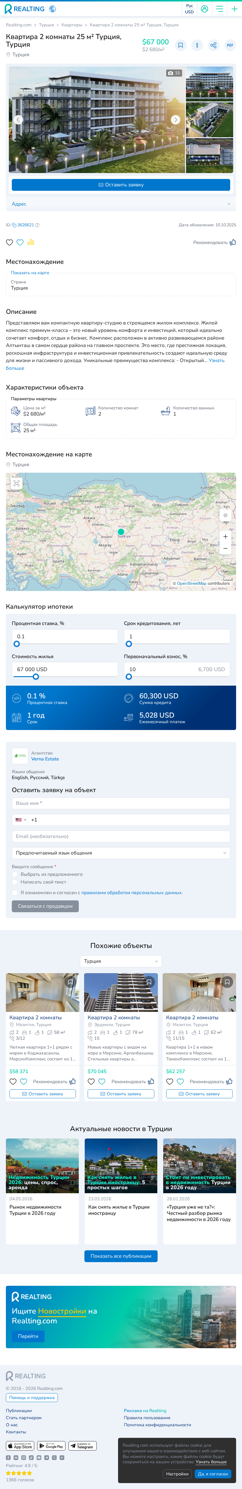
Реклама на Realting (145, 1411)
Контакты (16, 1432)
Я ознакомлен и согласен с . (102, 893)
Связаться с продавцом (45, 906)
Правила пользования (147, 1418)
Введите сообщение (34, 867)
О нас (12, 1425)
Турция (46, 25)
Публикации (19, 1411)
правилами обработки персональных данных (131, 892)
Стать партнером (24, 1418)
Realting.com (19, 25)
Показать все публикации (121, 1256)
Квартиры (71, 25)
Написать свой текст (43, 882)
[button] (52, 8)
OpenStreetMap (192, 583)
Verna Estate (45, 759)
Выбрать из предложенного (52, 874)
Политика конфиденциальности (157, 1425)
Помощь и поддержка (32, 1398)
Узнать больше (211, 1462)
